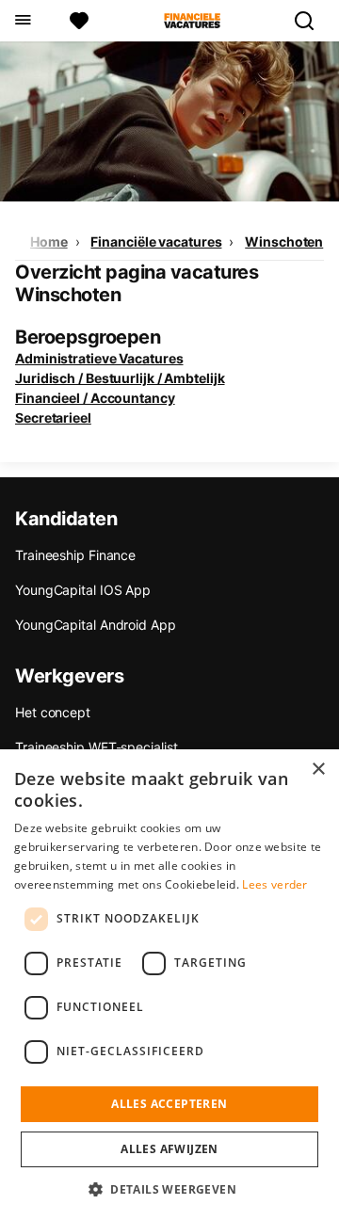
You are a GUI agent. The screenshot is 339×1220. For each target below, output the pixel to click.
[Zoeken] (312, 20)
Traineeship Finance (75, 555)
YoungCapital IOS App (83, 590)
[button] (169, 1189)
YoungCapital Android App (95, 625)
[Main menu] (22, 20)
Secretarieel (53, 417)
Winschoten (284, 241)
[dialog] (169, 984)
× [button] (318, 769)
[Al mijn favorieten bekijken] (79, 20)
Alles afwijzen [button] (169, 1149)
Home (49, 241)
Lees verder (274, 884)
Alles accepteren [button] (169, 1104)
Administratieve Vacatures (99, 358)
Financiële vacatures (155, 241)
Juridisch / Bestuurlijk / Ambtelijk (120, 378)
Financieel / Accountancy (95, 398)
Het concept (52, 712)
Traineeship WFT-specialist (96, 747)
